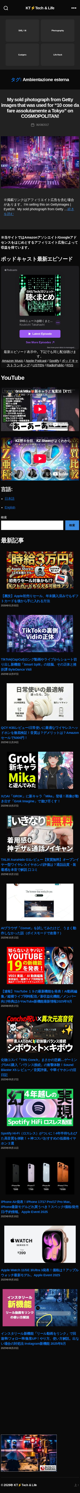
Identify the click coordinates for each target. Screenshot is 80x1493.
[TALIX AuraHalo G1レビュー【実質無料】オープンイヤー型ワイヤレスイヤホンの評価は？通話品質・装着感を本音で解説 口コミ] (40, 833)
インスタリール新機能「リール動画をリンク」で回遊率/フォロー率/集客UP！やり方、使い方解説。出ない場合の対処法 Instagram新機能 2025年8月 (40, 1338)
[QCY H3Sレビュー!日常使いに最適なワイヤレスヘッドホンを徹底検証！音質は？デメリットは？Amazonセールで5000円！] (40, 701)
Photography (58, 30)
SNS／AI (22, 30)
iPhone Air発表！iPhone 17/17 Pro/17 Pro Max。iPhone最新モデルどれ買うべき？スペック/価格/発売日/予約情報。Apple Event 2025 (40, 1207)
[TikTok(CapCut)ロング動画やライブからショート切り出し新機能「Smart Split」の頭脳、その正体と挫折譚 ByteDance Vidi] (40, 633)
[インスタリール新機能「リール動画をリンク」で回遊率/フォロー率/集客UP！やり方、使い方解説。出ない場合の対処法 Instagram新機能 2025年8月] (40, 1307)
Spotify (54, 361)
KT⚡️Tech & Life (40, 8)
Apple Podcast (36, 361)
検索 (4, 517)
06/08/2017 (42, 124)
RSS (69, 365)
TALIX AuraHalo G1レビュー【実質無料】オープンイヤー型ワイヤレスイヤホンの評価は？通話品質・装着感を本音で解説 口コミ (40, 865)
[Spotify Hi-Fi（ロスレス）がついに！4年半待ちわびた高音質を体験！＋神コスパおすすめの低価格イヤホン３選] (40, 1107)
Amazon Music (12, 361)
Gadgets (22, 55)
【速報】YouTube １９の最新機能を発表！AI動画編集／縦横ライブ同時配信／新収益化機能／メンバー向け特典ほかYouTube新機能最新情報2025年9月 (39, 996)
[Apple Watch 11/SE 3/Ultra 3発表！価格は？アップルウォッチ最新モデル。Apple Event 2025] (40, 1244)
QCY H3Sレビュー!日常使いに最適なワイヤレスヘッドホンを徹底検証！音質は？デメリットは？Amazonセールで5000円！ (40, 733)
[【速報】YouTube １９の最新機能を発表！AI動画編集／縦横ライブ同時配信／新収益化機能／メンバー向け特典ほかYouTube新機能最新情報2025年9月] (40, 965)
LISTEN (38, 365)
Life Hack (57, 55)
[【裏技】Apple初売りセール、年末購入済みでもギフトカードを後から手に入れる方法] (40, 570)
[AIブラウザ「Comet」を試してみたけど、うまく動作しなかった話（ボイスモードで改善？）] (40, 902)
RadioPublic (55, 365)
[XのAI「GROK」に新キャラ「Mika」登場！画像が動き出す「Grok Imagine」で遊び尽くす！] (40, 770)
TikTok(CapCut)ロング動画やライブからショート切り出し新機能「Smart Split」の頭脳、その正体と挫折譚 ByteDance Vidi (39, 664)
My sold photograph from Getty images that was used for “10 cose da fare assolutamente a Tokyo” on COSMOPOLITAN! (40, 108)
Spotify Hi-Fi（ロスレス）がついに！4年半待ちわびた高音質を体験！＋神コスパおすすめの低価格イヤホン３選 (39, 1138)
